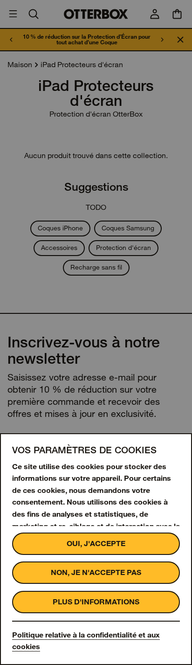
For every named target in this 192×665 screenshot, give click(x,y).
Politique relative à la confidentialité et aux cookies (86, 640)
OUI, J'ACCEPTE (96, 543)
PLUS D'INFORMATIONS (96, 601)
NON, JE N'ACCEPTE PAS (96, 572)
